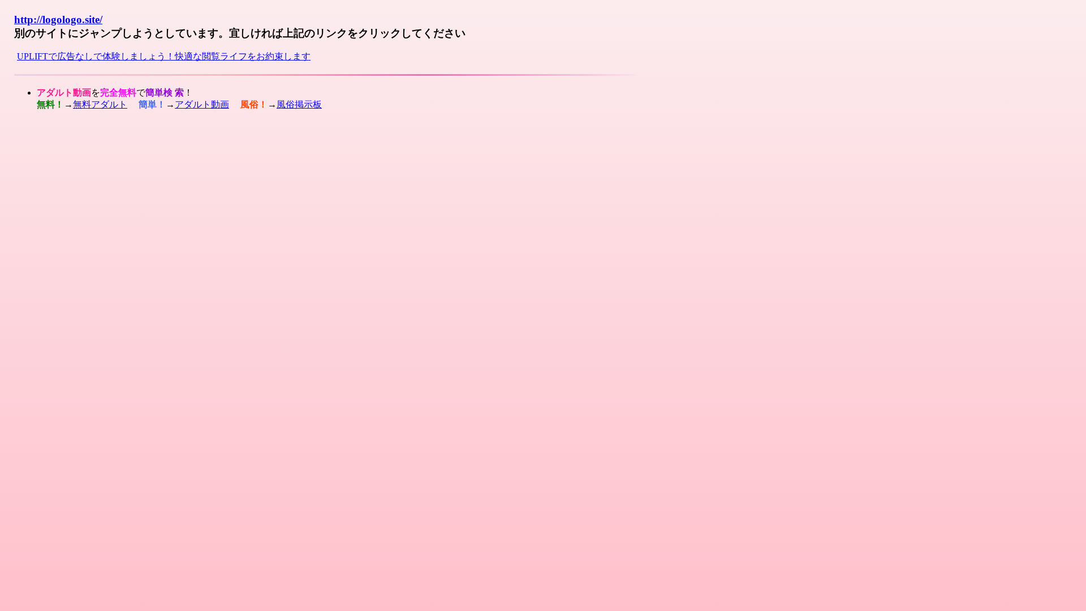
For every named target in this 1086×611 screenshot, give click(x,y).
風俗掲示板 (299, 104)
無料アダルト (100, 104)
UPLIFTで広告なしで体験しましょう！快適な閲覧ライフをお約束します (164, 56)
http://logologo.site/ (58, 19)
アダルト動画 (202, 104)
